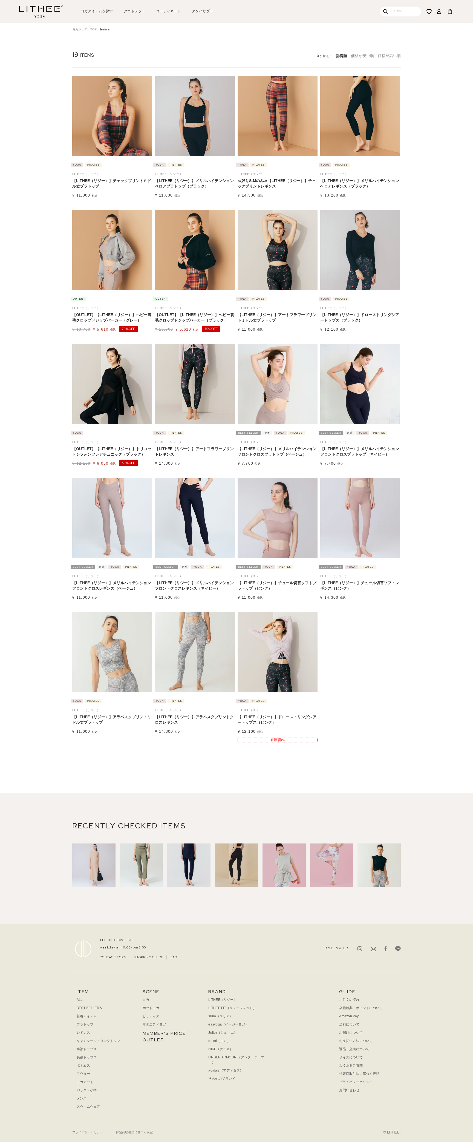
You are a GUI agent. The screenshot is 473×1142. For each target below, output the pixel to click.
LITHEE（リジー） (222, 1000)
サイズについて (351, 1057)
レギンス (83, 1033)
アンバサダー (202, 11)
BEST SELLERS (89, 1008)
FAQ (174, 957)
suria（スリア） (220, 1016)
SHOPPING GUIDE (148, 957)
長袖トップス (87, 1057)
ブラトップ (85, 1024)
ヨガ (146, 1000)
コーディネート (168, 11)
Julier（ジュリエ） (222, 1033)
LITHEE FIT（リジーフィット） (232, 1008)
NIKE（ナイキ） (220, 1049)
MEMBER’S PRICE (164, 1033)
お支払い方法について (356, 1041)
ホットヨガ (151, 1008)
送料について (349, 1024)
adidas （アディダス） (225, 1070)
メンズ (82, 1098)
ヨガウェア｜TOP (84, 29)
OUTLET (153, 1040)
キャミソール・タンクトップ (98, 1041)
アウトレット (134, 11)
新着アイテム (87, 1016)
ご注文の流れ (349, 1000)
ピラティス (151, 1016)
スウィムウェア (88, 1107)
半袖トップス (87, 1049)
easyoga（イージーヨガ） (228, 1024)
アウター (83, 1074)
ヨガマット (85, 1082)
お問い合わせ (349, 1090)
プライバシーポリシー (356, 1082)
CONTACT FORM (113, 957)
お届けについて (351, 1033)
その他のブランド (221, 1079)
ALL (80, 1000)
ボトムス (83, 1065)
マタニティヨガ (154, 1024)
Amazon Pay (349, 1016)
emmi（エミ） (219, 1041)
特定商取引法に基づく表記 (359, 1074)
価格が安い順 (362, 55)
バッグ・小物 (87, 1090)
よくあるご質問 (351, 1065)
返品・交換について (354, 1049)
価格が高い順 (389, 55)
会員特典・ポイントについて (361, 1008)
